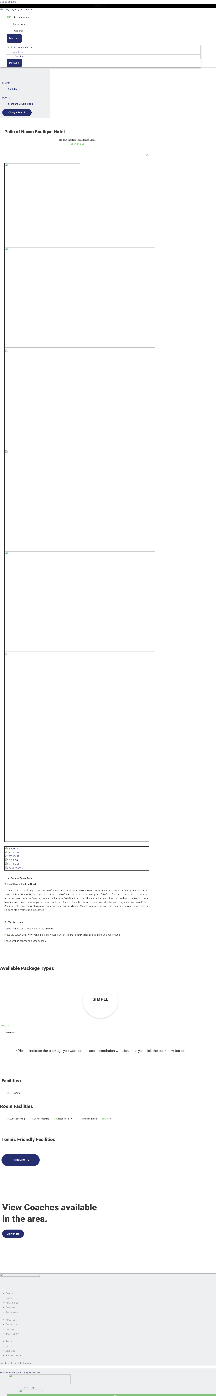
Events (9, 1293)
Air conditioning (17, 1119)
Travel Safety (12, 1333)
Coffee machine (41, 1119)
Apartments (12, 1302)
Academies (19, 24)
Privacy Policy (13, 1346)
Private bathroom (89, 1119)
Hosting (10, 1329)
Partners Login (13, 1355)
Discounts (14, 38)
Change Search (16, 112)
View (109, 1119)
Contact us (11, 1324)
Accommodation (22, 17)
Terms (9, 1341)
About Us (10, 1319)
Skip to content (8, 1)
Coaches (19, 30)
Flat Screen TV (65, 1119)
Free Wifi (16, 1093)
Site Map (10, 1350)
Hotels (9, 1298)
